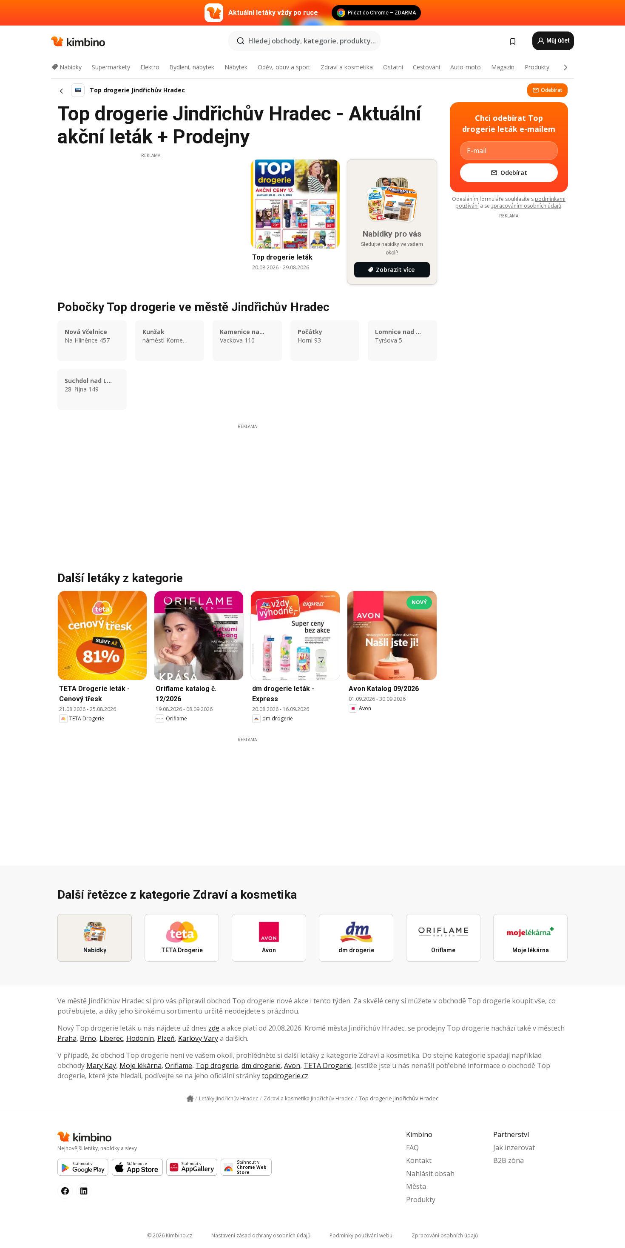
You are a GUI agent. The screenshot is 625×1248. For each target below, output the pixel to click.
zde (213, 1028)
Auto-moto (465, 67)
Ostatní (393, 67)
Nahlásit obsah (430, 1173)
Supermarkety (111, 67)
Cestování (426, 67)
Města (416, 1186)
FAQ (412, 1147)
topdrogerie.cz (285, 1075)
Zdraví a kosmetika (347, 67)
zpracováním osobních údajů (526, 205)
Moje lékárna (140, 1065)
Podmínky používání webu (361, 1235)
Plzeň (166, 1038)
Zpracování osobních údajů (445, 1235)
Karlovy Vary (198, 1038)
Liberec (111, 1038)
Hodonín (140, 1038)
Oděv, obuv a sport (284, 67)
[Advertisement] (150, 218)
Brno (88, 1038)
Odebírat (551, 90)
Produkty (537, 67)
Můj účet (557, 40)
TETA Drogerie (328, 1065)
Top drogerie (217, 1065)
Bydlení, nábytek (191, 67)
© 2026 (169, 1235)
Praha (67, 1038)
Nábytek (235, 67)
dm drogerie (261, 1065)
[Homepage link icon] (190, 1098)
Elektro (149, 67)
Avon (292, 1065)
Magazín (502, 67)
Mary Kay (101, 1065)
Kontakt (419, 1160)
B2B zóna (508, 1160)
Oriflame (178, 1065)
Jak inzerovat (514, 1147)
